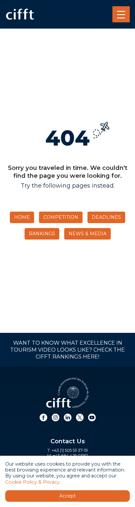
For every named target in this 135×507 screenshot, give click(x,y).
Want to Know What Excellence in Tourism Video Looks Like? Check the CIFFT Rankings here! (67, 349)
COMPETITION (60, 217)
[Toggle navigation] (121, 14)
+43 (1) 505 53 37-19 (70, 450)
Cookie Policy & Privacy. (33, 482)
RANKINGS (42, 234)
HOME (22, 217)
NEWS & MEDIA (87, 234)
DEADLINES (106, 217)
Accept (67, 496)
